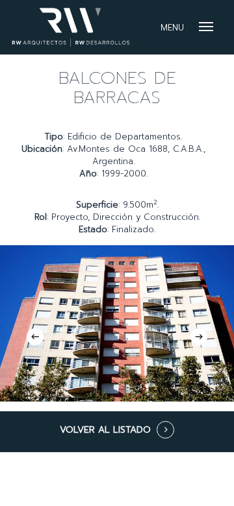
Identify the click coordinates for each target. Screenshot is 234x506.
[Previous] (35, 336)
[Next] (198, 336)
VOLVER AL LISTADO (105, 430)
